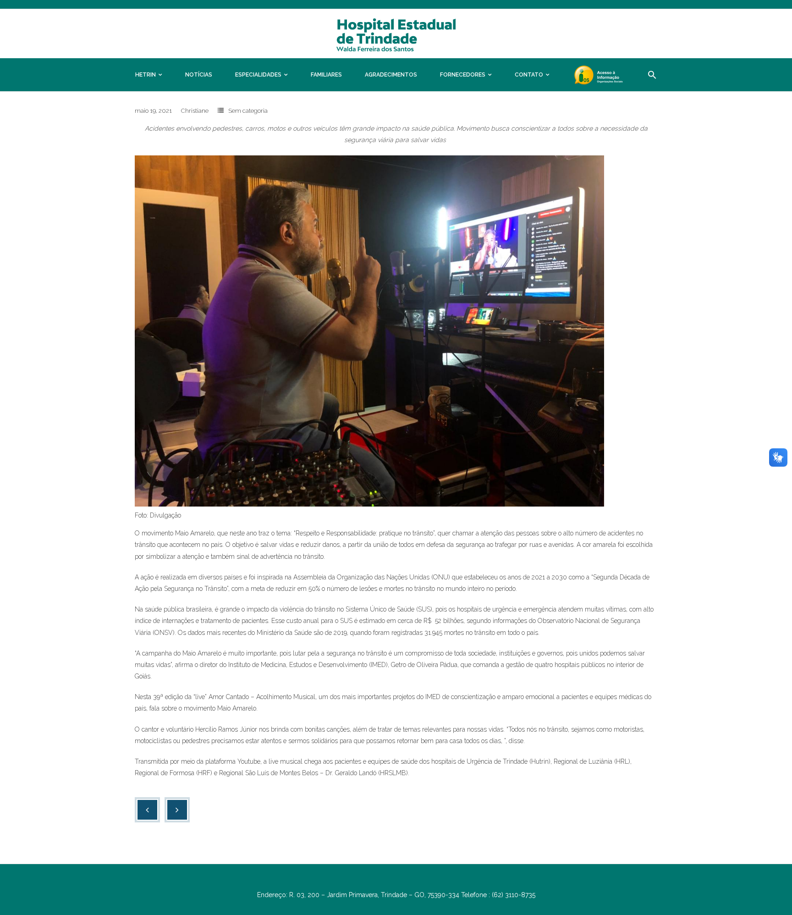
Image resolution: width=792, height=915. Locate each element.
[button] (652, 74)
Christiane (195, 110)
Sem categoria (248, 110)
